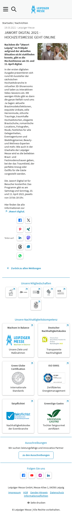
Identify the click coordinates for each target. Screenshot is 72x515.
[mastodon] (28, 237)
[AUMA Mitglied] (23, 292)
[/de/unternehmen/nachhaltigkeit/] (18, 340)
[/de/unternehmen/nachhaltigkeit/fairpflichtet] (18, 416)
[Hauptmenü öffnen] (5, 9)
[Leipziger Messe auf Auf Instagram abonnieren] (40, 475)
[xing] (28, 229)
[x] (28, 220)
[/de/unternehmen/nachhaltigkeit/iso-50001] (54, 378)
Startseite (7, 23)
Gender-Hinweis (39, 492)
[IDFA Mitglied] (48, 292)
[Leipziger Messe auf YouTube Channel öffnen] (32, 475)
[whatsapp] (20, 256)
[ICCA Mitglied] (36, 304)
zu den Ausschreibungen (36, 455)
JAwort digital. (16, 211)
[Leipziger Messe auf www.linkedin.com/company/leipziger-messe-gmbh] (48, 475)
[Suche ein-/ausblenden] (14, 9)
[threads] (20, 246)
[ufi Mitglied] (11, 292)
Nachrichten (21, 23)
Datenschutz (57, 492)
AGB (25, 492)
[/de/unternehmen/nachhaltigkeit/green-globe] (18, 378)
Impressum (14, 492)
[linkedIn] (20, 237)
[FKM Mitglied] (36, 292)
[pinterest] (20, 229)
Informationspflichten (36, 495)
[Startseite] (40, 9)
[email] (28, 246)
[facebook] (20, 220)
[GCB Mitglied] (61, 292)
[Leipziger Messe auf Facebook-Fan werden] (23, 475)
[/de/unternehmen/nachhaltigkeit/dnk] (54, 340)
